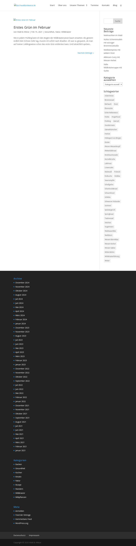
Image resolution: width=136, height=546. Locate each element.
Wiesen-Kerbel (110, 244)
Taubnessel (109, 218)
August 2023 (20, 336)
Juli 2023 (19, 340)
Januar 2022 (20, 401)
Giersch (116, 121)
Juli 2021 (19, 426)
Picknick (117, 172)
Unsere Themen (77, 5)
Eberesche (109, 108)
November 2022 (22, 372)
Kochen (18, 472)
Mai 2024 (19, 307)
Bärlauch (108, 104)
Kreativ (18, 476)
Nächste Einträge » (86, 53)
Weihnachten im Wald (113, 35)
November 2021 (22, 409)
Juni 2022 (19, 389)
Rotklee (117, 176)
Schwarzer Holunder (112, 201)
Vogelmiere (109, 227)
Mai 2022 (19, 393)
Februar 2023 (21, 360)
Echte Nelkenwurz (111, 112)
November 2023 (22, 331)
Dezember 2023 (22, 327)
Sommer (108, 205)
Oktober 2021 (21, 413)
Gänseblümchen (111, 129)
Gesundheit (49, 32)
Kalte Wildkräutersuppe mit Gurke (113, 67)
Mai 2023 (19, 348)
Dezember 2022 (22, 368)
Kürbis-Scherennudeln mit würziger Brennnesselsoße (113, 42)
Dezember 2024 (22, 282)
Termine (94, 5)
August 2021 (20, 422)
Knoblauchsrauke (111, 155)
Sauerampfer (110, 180)
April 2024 (19, 311)
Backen (18, 464)
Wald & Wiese (23, 32)
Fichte (107, 117)
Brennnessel (109, 100)
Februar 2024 (21, 319)
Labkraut (108, 163)
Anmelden (19, 511)
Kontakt (106, 5)
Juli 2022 (19, 385)
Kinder (107, 142)
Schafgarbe (109, 184)
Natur (57, 32)
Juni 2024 (19, 303)
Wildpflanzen (20, 497)
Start (52, 5)
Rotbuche (108, 176)
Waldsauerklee (110, 231)
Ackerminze (109, 96)
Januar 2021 (20, 450)
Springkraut (109, 214)
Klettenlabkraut (110, 151)
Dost (116, 104)
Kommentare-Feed (23, 519)
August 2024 (20, 295)
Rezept (18, 484)
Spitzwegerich (110, 210)
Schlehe (107, 197)
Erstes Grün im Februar (32, 27)
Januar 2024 (20, 323)
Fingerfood (116, 117)
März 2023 (20, 356)
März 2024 (20, 315)
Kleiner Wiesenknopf (112, 146)
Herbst (107, 134)
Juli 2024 (19, 299)
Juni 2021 (19, 430)
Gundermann (110, 125)
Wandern (19, 489)
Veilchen (108, 222)
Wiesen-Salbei (110, 248)
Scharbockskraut (111, 189)
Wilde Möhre (109, 252)
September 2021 (22, 417)
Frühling (108, 121)
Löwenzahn (109, 167)
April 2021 (19, 438)
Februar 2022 (21, 397)
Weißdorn (108, 235)
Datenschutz (20, 535)
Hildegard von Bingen (113, 138)
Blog (115, 5)
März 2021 (20, 442)
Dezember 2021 (22, 405)
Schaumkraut (109, 193)
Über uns (62, 5)
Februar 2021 (21, 446)
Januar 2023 (20, 364)
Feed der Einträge (23, 515)
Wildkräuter (66, 32)
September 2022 (22, 381)
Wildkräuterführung (112, 256)
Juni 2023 (19, 344)
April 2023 (19, 352)
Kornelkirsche (110, 159)
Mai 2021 (19, 434)
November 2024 (22, 286)
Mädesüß (108, 172)
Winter (107, 260)
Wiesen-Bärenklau (111, 239)
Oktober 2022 (21, 376)
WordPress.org (21, 523)
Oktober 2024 (21, 290)
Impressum (34, 535)
